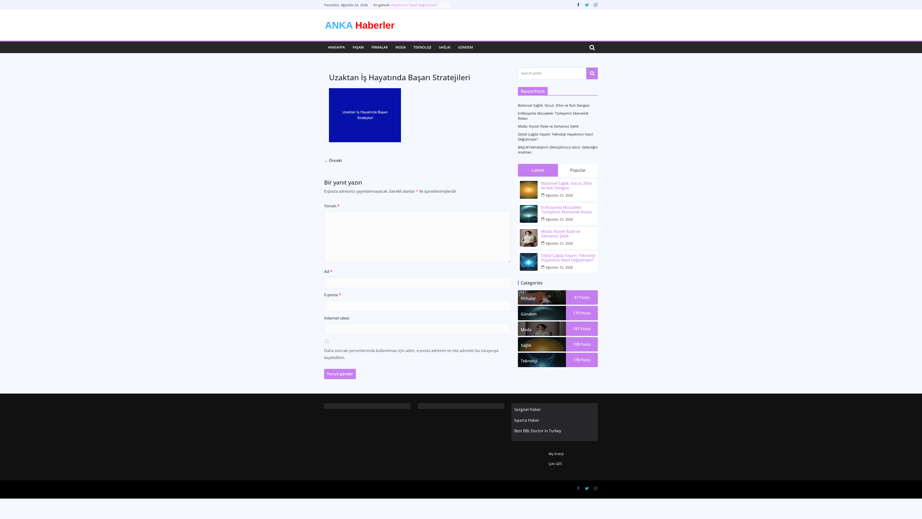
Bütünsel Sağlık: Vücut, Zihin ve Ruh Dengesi (554, 105)
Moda (400, 47)
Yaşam (358, 47)
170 (582, 313)
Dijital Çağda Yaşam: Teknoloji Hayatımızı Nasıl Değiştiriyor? (415, 7)
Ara (592, 73)
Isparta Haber (526, 420)
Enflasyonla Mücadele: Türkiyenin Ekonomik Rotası (566, 209)
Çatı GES (555, 463)
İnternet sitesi (336, 318)
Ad (328, 271)
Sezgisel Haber (527, 409)
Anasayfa (336, 47)
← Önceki (333, 160)
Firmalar (379, 47)
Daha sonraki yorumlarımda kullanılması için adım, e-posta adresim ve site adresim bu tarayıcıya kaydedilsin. (411, 354)
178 (582, 360)
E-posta (332, 294)
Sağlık (444, 47)
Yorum (332, 206)
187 (582, 328)
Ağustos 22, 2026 (559, 267)
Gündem (465, 47)
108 (582, 344)
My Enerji (556, 453)
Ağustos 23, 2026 (559, 195)
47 (581, 297)
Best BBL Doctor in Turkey (537, 430)
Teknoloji (422, 47)
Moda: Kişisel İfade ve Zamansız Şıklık (548, 126)
